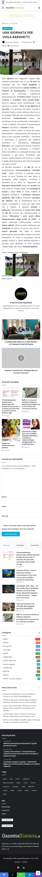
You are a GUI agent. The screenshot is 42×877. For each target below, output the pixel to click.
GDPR (4, 814)
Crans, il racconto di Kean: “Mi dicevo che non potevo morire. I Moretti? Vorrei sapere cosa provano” (19, 708)
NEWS (5, 639)
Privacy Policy (8, 820)
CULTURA (6, 650)
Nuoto (12, 790)
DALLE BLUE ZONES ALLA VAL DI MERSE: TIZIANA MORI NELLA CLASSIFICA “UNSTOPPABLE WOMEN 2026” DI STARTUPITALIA (30, 437)
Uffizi (4, 794)
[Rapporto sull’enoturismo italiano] (11, 430)
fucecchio (6, 786)
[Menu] (3, 8)
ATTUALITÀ (13, 23)
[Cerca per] (39, 8)
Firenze (33, 783)
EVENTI (6, 643)
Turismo (34, 790)
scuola (19, 790)
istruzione (15, 786)
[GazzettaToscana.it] (15, 7)
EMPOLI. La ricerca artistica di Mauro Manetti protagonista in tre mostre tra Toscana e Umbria (31, 404)
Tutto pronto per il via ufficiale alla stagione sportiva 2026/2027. (25, 606)
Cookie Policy (8, 825)
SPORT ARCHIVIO (9, 661)
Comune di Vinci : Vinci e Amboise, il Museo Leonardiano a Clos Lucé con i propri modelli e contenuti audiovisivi (26, 575)
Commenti (34, 545)
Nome (4, 497)
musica (5, 790)
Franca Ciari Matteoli (11, 42)
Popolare (20, 545)
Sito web (5, 516)
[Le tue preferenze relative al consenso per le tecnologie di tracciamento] (38, 873)
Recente (6, 545)
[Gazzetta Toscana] (21, 15)
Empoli (18, 783)
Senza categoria (9, 664)
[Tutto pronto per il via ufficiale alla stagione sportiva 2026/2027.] (8, 607)
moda (23, 786)
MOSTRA (31, 786)
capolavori (26, 779)
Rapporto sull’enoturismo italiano (8, 445)
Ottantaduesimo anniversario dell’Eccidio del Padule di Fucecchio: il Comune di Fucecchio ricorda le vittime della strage (11, 406)
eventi (26, 783)
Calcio (18, 779)
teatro (26, 790)
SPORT (5, 653)
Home (6, 23)
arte (11, 779)
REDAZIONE (6, 807)
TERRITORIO (7, 657)
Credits (24, 862)
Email (4, 506)
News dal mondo (9, 687)
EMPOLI (6, 675)
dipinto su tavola (8, 783)
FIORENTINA (7, 668)
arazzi (5, 779)
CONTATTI (5, 810)
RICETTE (6, 671)
